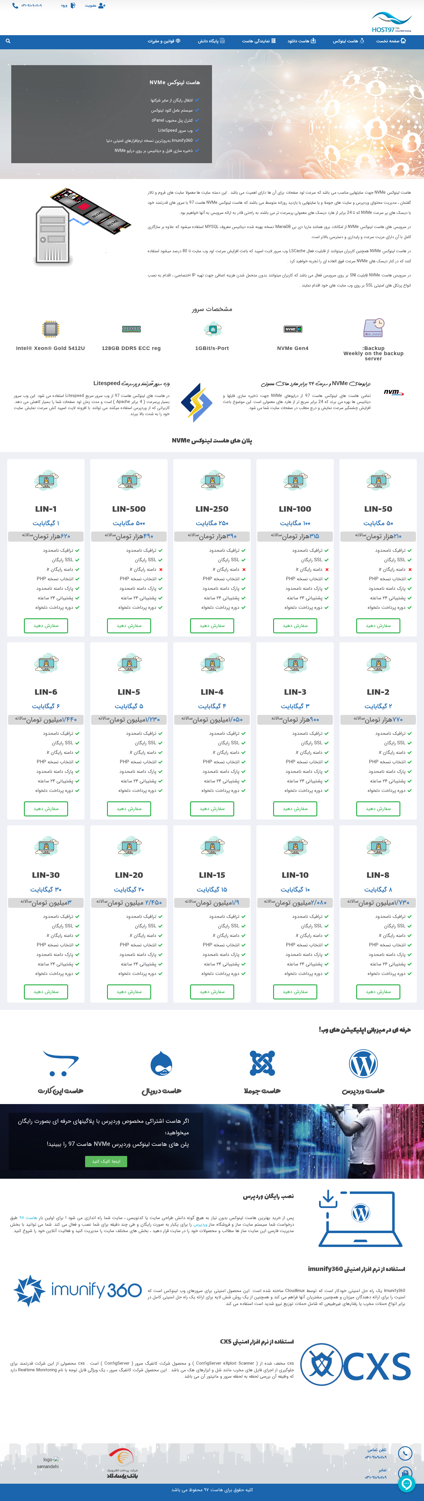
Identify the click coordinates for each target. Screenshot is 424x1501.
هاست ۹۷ (28, 1217)
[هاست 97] (393, 22)
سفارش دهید (378, 625)
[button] (106, 1161)
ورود (64, 5)
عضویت (90, 5)
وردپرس (200, 1224)
